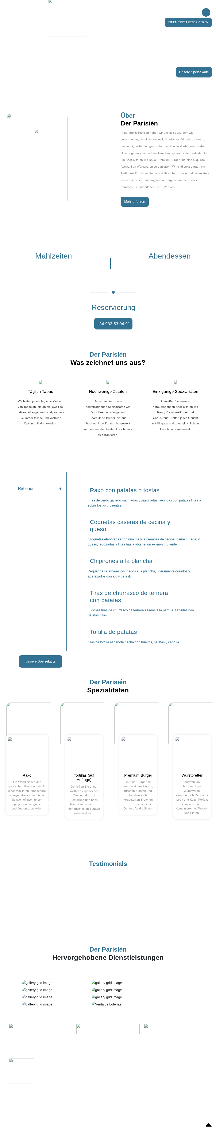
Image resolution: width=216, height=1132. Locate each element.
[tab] (38, 489)
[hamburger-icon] (206, 12)
